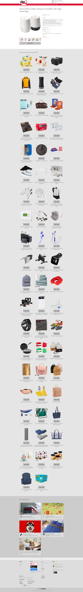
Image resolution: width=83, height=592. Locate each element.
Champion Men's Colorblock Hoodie (26, 93)
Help (42, 561)
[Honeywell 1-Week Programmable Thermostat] (26, 222)
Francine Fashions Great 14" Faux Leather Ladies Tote (57, 424)
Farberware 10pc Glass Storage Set (56, 160)
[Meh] (22, 581)
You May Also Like (24, 499)
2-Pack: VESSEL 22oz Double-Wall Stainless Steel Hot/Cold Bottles (41, 314)
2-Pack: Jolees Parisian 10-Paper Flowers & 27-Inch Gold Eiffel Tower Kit (26, 468)
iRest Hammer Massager (41, 226)
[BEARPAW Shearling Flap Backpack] (56, 354)
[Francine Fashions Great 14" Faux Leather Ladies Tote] (56, 419)
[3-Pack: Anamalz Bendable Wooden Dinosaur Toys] (41, 67)
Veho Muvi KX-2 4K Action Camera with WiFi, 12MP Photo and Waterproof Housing (26, 314)
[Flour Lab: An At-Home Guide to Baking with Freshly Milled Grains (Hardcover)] (26, 133)
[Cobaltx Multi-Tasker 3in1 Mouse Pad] (56, 89)
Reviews (54, 561)
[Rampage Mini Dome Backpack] (56, 376)
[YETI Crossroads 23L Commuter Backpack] (26, 485)
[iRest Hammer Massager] (41, 222)
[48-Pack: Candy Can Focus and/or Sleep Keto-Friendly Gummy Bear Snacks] (56, 111)
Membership (48, 4)
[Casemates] (26, 585)
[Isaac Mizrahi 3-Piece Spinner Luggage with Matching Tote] (26, 244)
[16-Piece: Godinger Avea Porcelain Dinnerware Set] (41, 199)
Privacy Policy (45, 590)
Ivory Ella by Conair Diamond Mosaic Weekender (56, 446)
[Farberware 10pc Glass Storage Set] (56, 156)
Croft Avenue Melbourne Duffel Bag (41, 115)
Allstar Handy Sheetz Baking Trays (56, 336)
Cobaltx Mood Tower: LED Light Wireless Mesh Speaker (41, 94)
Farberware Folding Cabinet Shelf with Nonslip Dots (41, 183)
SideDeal (20, 6)
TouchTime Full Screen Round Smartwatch (26, 336)
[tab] (21, 39)
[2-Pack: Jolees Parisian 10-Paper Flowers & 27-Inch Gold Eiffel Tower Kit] (26, 462)
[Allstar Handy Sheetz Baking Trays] (56, 331)
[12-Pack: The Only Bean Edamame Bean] (41, 485)
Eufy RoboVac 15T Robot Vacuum (41, 160)
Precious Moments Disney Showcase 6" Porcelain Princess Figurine (41, 402)
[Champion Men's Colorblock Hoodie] (26, 89)
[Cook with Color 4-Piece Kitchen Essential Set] (26, 111)
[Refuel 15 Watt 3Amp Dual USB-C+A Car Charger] (56, 265)
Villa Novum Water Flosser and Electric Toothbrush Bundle (57, 314)
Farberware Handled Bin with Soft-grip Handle (57, 183)
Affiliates (42, 566)
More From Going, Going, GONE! (28, 52)
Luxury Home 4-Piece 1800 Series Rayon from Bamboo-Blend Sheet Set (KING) (41, 337)
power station (56, 0)
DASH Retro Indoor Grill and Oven (41, 138)
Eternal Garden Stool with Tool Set (41, 423)
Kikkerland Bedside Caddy (26, 270)
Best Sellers (34, 4)
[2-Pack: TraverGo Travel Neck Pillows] (56, 287)
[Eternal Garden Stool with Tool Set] (41, 419)
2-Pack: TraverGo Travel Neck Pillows (56, 291)
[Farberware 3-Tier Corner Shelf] (26, 178)
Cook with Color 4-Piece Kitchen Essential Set (26, 116)
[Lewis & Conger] (31, 579)
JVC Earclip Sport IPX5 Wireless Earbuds (41, 249)
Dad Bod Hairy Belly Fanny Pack (26, 402)
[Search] (52, 2)
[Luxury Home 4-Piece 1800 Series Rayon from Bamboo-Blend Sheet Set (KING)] (41, 331)
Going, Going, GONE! (26, 6)
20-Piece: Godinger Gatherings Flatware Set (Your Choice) (26, 204)
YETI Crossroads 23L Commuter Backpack (26, 490)
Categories (30, 4)
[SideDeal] (22, 583)
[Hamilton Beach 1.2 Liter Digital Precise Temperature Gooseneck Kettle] (56, 199)
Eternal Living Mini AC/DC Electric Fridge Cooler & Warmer (26, 161)
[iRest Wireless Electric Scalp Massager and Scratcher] (56, 222)
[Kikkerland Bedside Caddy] (26, 265)
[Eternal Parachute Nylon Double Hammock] (26, 419)
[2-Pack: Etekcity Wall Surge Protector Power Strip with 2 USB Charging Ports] (56, 133)
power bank (60, 0)
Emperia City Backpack (56, 402)
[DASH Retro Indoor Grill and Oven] (41, 133)
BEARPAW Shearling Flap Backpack (56, 358)
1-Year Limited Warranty (45, 37)
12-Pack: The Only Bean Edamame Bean (41, 490)
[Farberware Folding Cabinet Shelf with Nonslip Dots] (41, 178)
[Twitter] (44, 577)
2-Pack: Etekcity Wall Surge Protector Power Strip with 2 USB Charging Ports (56, 138)
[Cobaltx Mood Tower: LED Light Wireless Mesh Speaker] (41, 89)
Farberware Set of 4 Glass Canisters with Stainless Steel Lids (56, 467)
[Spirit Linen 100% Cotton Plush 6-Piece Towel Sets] (41, 287)
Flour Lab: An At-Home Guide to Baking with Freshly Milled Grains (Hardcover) (26, 139)
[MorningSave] (31, 581)
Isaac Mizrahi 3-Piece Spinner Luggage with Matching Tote (26, 249)
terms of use (39, 571)
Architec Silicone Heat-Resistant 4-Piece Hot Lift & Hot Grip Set (41, 359)
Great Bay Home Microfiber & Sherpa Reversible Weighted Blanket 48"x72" (41, 446)
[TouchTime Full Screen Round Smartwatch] (26, 331)
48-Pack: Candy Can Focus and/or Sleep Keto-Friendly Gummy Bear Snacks (56, 116)
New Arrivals (39, 4)
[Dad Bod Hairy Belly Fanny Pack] (26, 397)
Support (56, 4)
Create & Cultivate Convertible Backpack (41, 381)
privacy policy (33, 572)
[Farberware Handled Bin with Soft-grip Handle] (56, 178)
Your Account (52, 4)
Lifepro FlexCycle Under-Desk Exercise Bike (41, 270)
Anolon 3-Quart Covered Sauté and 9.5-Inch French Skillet (26, 359)
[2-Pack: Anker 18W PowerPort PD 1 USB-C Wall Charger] (56, 67)
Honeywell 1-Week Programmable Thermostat (26, 227)
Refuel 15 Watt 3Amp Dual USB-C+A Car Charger (56, 270)
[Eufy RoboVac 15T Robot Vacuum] (41, 156)
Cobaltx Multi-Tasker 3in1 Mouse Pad (56, 93)
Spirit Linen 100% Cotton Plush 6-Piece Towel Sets (41, 292)
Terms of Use (48, 590)
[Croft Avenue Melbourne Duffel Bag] (41, 111)
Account (31, 561)
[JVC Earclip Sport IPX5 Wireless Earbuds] (41, 244)
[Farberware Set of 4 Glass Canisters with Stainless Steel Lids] (56, 462)
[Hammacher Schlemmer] (22, 579)
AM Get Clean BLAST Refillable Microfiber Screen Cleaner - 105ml (26, 446)
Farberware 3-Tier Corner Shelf (26, 182)
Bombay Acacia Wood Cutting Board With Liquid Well (26, 381)
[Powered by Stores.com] (41, 589)
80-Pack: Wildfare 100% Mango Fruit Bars (26, 72)
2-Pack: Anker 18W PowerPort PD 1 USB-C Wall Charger (56, 72)
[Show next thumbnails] (41, 39)
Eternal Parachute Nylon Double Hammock (26, 424)
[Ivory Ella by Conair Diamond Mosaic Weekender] (56, 440)
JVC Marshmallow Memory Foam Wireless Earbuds (57, 249)
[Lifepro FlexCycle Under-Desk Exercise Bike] (41, 265)
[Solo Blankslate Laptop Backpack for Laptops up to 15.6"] (26, 287)
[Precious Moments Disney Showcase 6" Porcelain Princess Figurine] (41, 397)
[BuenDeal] (31, 583)
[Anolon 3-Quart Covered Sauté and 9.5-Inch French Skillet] (26, 354)
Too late (30, 43)
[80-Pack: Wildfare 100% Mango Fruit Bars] (26, 67)
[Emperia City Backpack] (56, 397)
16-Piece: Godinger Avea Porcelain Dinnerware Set (41, 204)
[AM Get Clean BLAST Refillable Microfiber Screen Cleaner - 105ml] (26, 440)
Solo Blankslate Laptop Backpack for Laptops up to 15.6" (26, 292)
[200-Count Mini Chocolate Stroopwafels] (41, 462)
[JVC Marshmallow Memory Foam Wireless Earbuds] (56, 244)
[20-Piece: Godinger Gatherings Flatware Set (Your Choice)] (26, 199)
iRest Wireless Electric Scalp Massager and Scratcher (57, 227)
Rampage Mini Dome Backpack (56, 380)
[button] (20, 4)
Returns (42, 565)
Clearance (43, 4)
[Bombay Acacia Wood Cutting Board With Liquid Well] (26, 376)
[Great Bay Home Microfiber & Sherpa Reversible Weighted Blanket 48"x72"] (41, 440)
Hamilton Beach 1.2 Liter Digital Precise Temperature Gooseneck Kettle (56, 205)
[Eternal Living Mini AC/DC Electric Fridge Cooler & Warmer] (26, 156)
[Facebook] (42, 577)
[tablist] (30, 39)
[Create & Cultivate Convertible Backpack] (41, 376)
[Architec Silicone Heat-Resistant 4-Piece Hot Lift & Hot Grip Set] (41, 354)
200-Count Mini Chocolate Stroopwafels (41, 467)
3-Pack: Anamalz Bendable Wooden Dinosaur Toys (41, 72)
